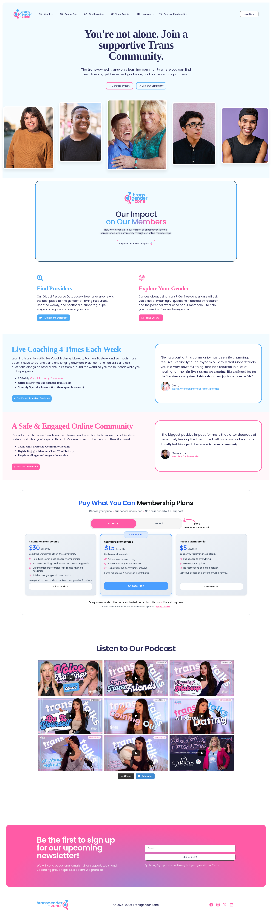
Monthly (113, 523)
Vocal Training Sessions (46, 378)
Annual (158, 523)
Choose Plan (136, 585)
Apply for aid (163, 606)
